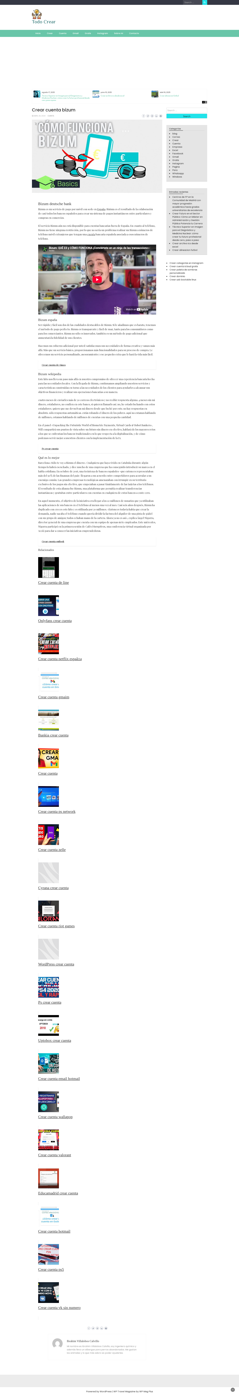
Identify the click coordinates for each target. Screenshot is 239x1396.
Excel (175, 150)
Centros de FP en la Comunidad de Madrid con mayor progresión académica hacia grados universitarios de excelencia (187, 203)
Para (174, 170)
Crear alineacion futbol (169, 95)
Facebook (177, 153)
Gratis (88, 33)
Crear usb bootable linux (183, 279)
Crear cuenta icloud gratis (184, 266)
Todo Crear (44, 21)
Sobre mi (118, 33)
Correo (176, 137)
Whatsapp (178, 173)
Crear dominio (177, 276)
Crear (50, 33)
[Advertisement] (119, 59)
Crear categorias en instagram (186, 263)
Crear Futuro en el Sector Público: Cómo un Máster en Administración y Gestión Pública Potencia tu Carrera (187, 218)
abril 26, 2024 (40, 116)
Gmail (76, 33)
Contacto (134, 33)
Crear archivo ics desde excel (112, 95)
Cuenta (62, 33)
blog (174, 133)
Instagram (102, 33)
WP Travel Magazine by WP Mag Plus (133, 1391)
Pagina (176, 166)
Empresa (177, 147)
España (101, 209)
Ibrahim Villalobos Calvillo (83, 1341)
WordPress (106, 1391)
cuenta (91, 234)
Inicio (38, 33)
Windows (177, 176)
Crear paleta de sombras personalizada (183, 271)
